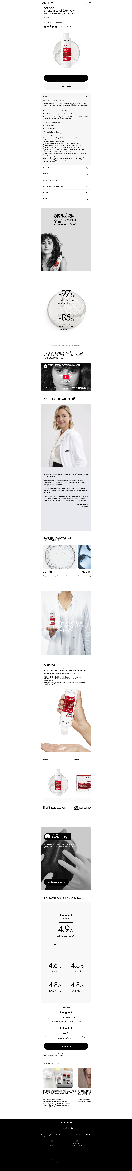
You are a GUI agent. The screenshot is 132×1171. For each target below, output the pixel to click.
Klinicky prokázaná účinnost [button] (53, 186)
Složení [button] (46, 199)
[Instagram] (66, 1128)
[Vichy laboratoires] (47, 4)
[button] (90, 3)
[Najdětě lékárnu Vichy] (86, 3)
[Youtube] (71, 1128)
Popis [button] (45, 96)
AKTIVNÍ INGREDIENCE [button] (50, 180)
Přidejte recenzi (71, 26)
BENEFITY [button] (46, 168)
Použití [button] (45, 192)
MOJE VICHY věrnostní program (77, 1144)
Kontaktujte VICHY (52, 1144)
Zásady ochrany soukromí (57, 1159)
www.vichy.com (70, 1162)
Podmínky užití (54, 1156)
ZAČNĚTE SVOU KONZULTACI (56, 882)
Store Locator (69, 1156)
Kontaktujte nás (69, 1159)
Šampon (55, 20)
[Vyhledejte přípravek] (82, 3)
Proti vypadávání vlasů (56, 22)
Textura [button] (46, 174)
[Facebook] (60, 1128)
